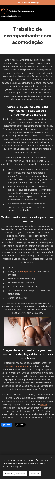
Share (8, 425)
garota (43, 404)
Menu (51, 13)
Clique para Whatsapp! (30, 2)
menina (46, 350)
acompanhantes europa (16, 366)
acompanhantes (28, 271)
